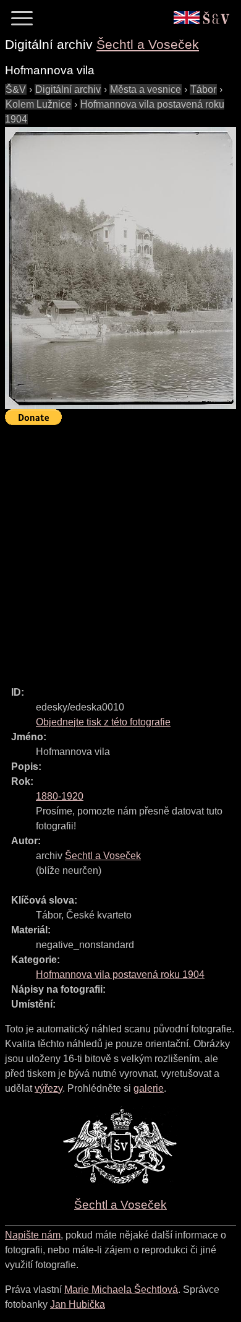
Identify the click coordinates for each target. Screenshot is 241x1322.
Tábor (203, 89)
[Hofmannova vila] (120, 268)
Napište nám (33, 1235)
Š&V (16, 89)
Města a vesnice (145, 89)
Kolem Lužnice (38, 104)
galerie (148, 1088)
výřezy (48, 1088)
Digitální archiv (68, 89)
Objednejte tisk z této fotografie (103, 722)
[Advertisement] (120, 550)
